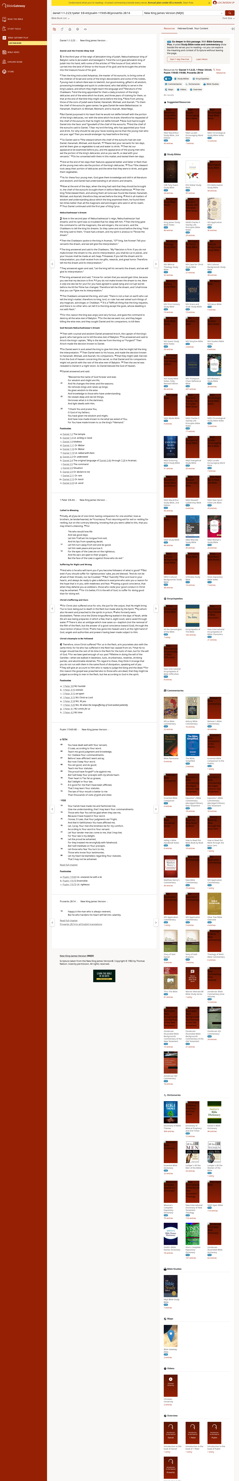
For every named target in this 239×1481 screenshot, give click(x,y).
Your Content (201, 28)
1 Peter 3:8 (68, 686)
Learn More (201, 59)
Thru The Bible (170, 991)
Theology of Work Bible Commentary (216, 955)
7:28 (123, 460)
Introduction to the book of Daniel (172, 1447)
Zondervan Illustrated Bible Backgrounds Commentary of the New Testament (173, 1036)
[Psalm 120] (156, 809)
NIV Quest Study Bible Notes (171, 342)
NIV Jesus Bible (214, 304)
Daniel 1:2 (68, 434)
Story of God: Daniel (170, 955)
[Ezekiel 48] (52, 264)
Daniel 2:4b (105, 460)
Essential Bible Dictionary (170, 1166)
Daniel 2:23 (68, 483)
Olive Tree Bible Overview (214, 918)
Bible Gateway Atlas (170, 1350)
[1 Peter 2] (52, 608)
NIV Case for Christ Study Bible (194, 265)
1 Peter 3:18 (69, 701)
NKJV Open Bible (215, 1205)
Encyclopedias (175, 598)
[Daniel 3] (156, 264)
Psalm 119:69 (69, 877)
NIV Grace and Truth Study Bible (194, 305)
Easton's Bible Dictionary (213, 1126)
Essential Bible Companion (170, 799)
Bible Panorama (171, 758)
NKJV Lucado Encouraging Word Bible (194, 135)
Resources (169, 28)
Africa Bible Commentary (170, 722)
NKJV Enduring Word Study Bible (172, 461)
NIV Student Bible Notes (215, 342)
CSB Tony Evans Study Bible (171, 186)
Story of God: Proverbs (192, 955)
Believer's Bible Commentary (214, 722)
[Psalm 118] (52, 809)
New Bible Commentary (192, 881)
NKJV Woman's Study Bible (214, 541)
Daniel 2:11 (68, 475)
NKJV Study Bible (171, 540)
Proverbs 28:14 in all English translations (81, 924)
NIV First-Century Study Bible (172, 305)
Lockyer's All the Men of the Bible (193, 1166)
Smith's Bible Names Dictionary (172, 1248)
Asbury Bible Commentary (192, 722)
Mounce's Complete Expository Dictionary (168, 1209)
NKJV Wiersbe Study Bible (192, 541)
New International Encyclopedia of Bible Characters (215, 631)
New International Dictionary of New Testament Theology (194, 1209)
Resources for (188, 71)
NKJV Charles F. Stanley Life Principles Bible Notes (193, 422)
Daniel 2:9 (68, 467)
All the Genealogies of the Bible (173, 630)
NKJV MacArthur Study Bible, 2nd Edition (171, 135)
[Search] (230, 13)
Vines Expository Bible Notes (215, 578)
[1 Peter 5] (156, 608)
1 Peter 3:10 (69, 689)
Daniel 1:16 (68, 449)
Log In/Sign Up (226, 2)
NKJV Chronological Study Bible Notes (216, 134)
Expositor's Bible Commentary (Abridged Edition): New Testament (194, 802)
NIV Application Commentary (214, 881)
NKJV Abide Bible (171, 418)
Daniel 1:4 (68, 437)
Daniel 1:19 (68, 453)
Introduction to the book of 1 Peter (194, 1447)
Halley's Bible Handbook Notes (171, 841)
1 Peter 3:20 (69, 704)
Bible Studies (174, 1269)
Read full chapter (69, 864)
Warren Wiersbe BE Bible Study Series (195, 992)
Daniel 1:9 (68, 441)
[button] (223, 3)
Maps (170, 1318)
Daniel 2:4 (68, 460)
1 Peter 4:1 (68, 708)
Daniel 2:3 (68, 456)
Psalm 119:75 (69, 884)
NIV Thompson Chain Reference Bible (193, 381)
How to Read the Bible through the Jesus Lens (215, 843)
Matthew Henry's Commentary (172, 881)
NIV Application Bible (214, 223)
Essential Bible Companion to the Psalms (215, 761)
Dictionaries (174, 1095)
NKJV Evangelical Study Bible (193, 461)
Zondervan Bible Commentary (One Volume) (215, 994)
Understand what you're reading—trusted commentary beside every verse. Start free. (131, 2)
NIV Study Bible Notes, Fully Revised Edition (171, 381)
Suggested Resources (178, 102)
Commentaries (175, 690)
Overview (172, 1415)
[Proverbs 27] (52, 922)
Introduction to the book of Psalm (216, 1447)
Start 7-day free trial (179, 59)
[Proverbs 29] (156, 922)
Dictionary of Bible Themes (172, 1126)
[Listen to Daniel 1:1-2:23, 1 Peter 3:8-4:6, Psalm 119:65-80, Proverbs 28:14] (85, 29)
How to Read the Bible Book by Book (194, 841)
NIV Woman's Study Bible (213, 379)
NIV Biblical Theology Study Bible (171, 267)
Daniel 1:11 (68, 445)
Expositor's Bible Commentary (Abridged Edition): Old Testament (216, 802)
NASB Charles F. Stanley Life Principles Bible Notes (193, 226)
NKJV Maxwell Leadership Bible (193, 501)
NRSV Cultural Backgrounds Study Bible (173, 579)
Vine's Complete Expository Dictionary (193, 1250)
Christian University (168, 1400)
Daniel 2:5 (68, 464)
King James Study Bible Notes (172, 223)
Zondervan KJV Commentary (214, 1032)
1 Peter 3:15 (69, 693)
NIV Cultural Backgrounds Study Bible (216, 267)
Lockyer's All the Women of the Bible (214, 1168)
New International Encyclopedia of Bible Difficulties (172, 671)
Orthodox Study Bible (193, 578)
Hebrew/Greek (185, 28)
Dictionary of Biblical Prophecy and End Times (194, 1128)
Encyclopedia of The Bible (193, 630)
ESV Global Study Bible (193, 186)
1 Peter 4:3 (68, 712)
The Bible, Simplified (190, 759)
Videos (170, 1368)
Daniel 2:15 (68, 479)
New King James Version (73, 955)
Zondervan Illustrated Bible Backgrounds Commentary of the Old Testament (194, 1036)
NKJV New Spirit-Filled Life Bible (215, 501)
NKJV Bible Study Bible (171, 1300)
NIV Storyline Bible (194, 341)
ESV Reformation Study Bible (215, 186)
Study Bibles (174, 154)
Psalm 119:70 (69, 880)
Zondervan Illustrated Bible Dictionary (214, 1250)
